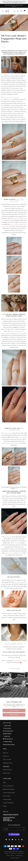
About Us (5, 752)
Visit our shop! (14, 710)
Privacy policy (20, 853)
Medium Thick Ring (18, 333)
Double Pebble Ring (15, 224)
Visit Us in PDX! (7, 759)
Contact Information (8, 802)
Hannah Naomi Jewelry (13, 851)
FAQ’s (4, 782)
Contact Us (6, 756)
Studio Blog (6, 766)
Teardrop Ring (8, 433)
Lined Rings (8, 537)
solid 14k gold (20, 582)
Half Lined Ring (10, 553)
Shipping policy (19, 855)
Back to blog (15, 668)
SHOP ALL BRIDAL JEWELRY (14, 643)
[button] (3, 11)
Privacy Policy (6, 796)
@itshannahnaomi (18, 660)
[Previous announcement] (2, 5)
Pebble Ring (16, 218)
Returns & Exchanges (8, 789)
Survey (5, 806)
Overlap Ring (16, 443)
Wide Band (10, 99)
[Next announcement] (25, 5)
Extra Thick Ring (8, 97)
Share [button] (4, 47)
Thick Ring (8, 333)
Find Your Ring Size (8, 785)
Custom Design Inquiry (9, 792)
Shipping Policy (7, 799)
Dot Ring (15, 543)
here (16, 488)
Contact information (14, 857)
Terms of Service (7, 769)
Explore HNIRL (14, 714)
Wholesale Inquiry (7, 763)
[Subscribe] (23, 829)
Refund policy (6, 773)
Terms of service (10, 855)
